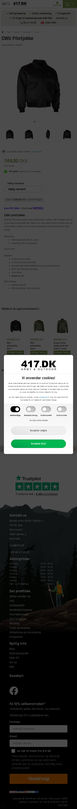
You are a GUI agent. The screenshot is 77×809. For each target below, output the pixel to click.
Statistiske (61, 415)
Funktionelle (46, 415)
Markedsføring (30, 415)
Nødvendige (15, 415)
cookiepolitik (44, 397)
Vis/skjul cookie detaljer (38, 420)
